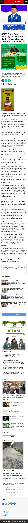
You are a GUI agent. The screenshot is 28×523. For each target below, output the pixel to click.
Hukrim (18, 261)
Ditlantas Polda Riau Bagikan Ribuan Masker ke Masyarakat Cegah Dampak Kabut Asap (14, 397)
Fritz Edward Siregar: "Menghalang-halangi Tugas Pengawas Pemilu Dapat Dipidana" (8, 270)
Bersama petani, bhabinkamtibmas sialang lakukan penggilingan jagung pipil (12, 359)
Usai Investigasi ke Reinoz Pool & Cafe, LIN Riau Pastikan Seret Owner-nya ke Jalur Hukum (15, 289)
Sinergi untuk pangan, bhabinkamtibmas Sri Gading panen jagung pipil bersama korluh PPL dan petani (13, 364)
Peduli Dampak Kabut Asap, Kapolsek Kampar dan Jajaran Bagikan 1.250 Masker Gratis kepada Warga (13, 374)
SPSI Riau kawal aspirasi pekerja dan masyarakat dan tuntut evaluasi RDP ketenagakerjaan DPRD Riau (11, 355)
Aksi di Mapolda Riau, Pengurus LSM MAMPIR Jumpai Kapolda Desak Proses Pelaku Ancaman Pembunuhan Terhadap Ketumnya (15, 296)
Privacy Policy (6, 514)
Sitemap (5, 515)
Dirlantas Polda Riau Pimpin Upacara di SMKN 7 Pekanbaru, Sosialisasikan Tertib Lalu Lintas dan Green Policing (16, 304)
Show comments (14, 314)
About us (5, 509)
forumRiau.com (14, 2)
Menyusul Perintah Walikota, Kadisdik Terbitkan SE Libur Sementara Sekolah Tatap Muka (16, 411)
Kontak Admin (6, 511)
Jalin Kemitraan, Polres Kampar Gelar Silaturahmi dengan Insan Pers (20, 269)
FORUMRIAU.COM (5, 120)
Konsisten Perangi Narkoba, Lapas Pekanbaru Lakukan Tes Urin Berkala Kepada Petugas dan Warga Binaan (16, 282)
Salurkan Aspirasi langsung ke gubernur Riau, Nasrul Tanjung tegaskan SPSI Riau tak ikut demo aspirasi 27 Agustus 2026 (13, 369)
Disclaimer (5, 512)
